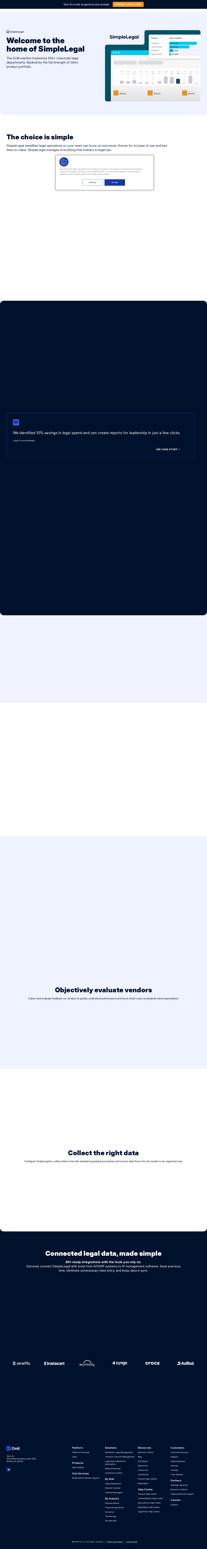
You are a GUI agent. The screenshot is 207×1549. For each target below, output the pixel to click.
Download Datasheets (140, 365)
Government (110, 1521)
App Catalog (78, 1467)
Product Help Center (147, 1479)
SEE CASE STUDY (166, 449)
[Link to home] (21, 1448)
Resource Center (146, 1452)
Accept (115, 182)
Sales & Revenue (113, 1468)
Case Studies (177, 1474)
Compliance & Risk (113, 1473)
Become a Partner (179, 1489)
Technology (110, 1516)
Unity (74, 1457)
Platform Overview (80, 1452)
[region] (104, 172)
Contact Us (143, 1470)
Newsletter (143, 1483)
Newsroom (143, 1466)
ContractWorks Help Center (150, 1498)
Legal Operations (113, 1483)
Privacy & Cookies (115, 1542)
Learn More (19, 279)
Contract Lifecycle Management (120, 1457)
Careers (174, 1505)
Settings (93, 182)
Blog (140, 1457)
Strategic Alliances (179, 1485)
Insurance (109, 1512)
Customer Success (179, 1452)
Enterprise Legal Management (119, 1452)
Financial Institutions (114, 1507)
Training (174, 1470)
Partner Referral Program (182, 1494)
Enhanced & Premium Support (85, 1478)
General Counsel (112, 1488)
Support (174, 1457)
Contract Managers (114, 1492)
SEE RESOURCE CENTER (177, 1411)
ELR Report (143, 1461)
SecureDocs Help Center (149, 1503)
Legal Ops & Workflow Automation (115, 1462)
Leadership (143, 1474)
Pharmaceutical (112, 1503)
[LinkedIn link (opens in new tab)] (9, 1469)
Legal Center (132, 1542)
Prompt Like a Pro (128, 4)
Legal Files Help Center (149, 1511)
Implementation (178, 1461)
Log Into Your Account (176, 224)
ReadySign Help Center (149, 1507)
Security (174, 1466)
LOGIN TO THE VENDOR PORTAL (28, 971)
